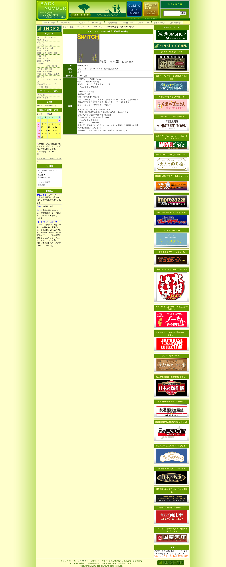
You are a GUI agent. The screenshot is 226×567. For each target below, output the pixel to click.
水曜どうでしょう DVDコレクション (172, 269)
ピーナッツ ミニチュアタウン (171, 116)
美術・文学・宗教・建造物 (48, 74)
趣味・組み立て (43, 61)
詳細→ (56, 110)
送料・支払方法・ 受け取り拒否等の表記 (171, 556)
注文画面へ (42, 185)
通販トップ (74, 27)
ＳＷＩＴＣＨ (86, 27)
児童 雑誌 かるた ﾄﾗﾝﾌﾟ (46, 84)
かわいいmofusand (172, 230)
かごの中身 (96, 23)
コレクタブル (42, 58)
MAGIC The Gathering (46, 106)
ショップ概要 (49, 23)
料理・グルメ (42, 50)
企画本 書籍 (42, 87)
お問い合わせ (174, 23)
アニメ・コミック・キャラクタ (49, 80)
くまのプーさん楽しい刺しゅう (171, 97)
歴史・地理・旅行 (44, 71)
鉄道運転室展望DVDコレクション (172, 401)
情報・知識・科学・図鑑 (47, 53)
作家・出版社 (42, 98)
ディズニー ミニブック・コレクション (172, 446)
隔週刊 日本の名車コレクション (172, 468)
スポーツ (41, 64)
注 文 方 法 (81, 23)
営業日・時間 (127, 23)
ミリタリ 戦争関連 (44, 69)
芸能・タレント (43, 40)
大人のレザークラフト (171, 356)
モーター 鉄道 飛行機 (47, 66)
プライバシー (143, 23)
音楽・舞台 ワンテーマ (47, 37)
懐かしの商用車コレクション (172, 507)
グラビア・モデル (44, 45)
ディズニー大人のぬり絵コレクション (171, 154)
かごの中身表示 (44, 182)
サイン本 (41, 95)
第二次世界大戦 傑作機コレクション (171, 377)
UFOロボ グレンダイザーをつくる (171, 212)
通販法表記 (112, 23)
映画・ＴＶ (41, 43)
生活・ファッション (45, 48)
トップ (65, 27)
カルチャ (41, 77)
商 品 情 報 (65, 23)
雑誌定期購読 (152, 18)
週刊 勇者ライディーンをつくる (172, 252)
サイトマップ (159, 23)
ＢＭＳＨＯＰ (83, 561)
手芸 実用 (41, 56)
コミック (134, 18)
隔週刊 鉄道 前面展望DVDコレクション (171, 422)
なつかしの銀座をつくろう (172, 52)
